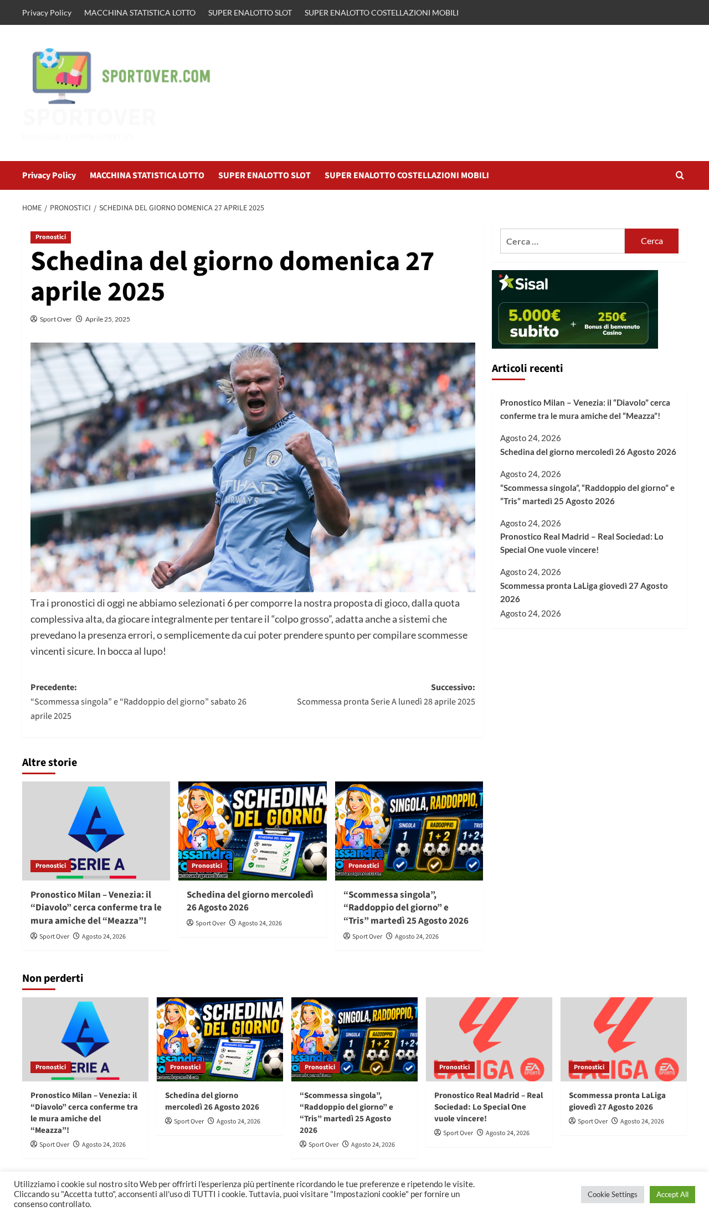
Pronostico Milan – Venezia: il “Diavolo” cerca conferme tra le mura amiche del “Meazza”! (96, 908)
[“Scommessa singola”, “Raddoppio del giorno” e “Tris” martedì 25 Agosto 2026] (409, 830)
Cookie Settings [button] (613, 1194)
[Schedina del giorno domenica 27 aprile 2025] (252, 468)
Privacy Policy (46, 12)
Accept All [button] (672, 1194)
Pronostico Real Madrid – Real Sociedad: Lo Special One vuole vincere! (582, 543)
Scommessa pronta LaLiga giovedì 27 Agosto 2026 (584, 592)
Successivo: (386, 694)
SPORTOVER (89, 117)
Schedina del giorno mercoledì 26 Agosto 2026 (250, 901)
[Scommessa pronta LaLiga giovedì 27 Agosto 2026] (624, 1039)
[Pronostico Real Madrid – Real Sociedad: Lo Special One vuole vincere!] (489, 1039)
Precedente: (138, 701)
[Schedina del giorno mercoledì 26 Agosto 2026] (252, 830)
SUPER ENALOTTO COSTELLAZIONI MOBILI (382, 12)
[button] (680, 175)
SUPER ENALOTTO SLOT (250, 12)
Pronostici (50, 237)
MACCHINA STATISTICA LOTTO (140, 12)
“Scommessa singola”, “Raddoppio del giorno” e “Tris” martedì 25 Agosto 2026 (406, 908)
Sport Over (56, 319)
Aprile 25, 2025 (107, 319)
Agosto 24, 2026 (104, 936)
